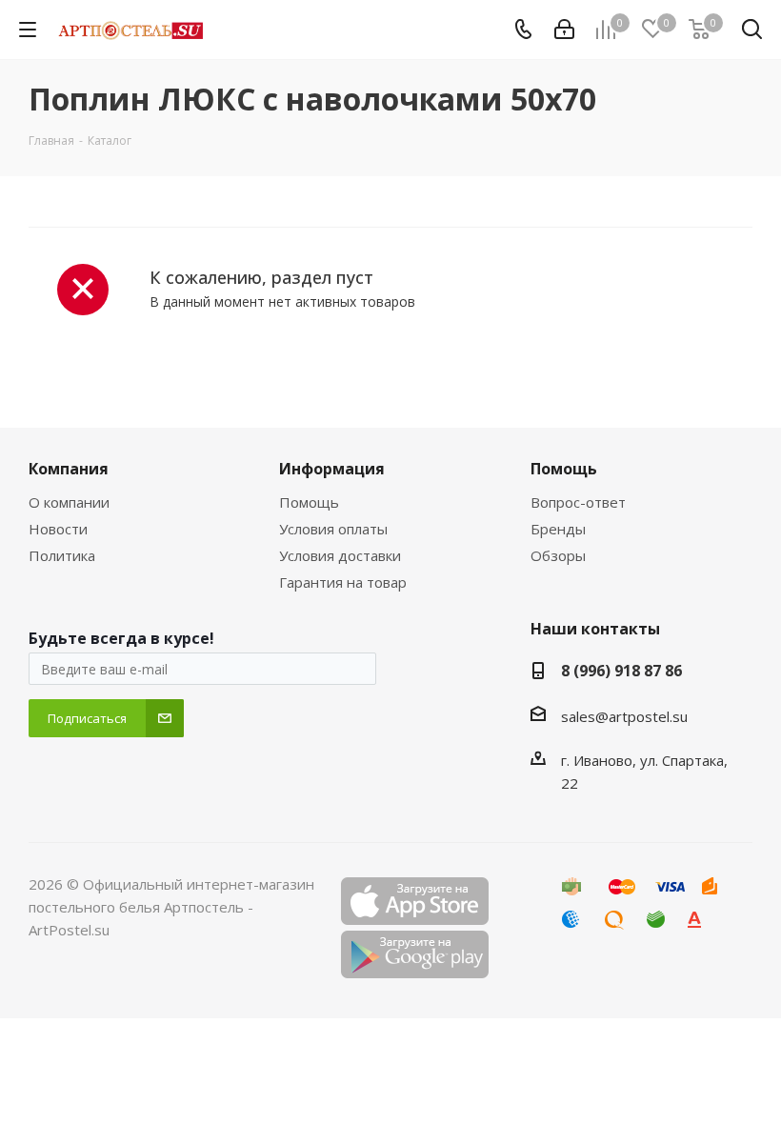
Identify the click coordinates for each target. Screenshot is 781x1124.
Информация (332, 468)
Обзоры (558, 555)
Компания (69, 468)
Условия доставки (340, 555)
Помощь (309, 502)
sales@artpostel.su (624, 716)
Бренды (558, 528)
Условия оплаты (333, 528)
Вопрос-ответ (578, 502)
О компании (69, 502)
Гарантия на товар (343, 582)
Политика (62, 555)
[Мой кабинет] (564, 29)
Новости (58, 528)
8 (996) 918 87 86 (621, 670)
